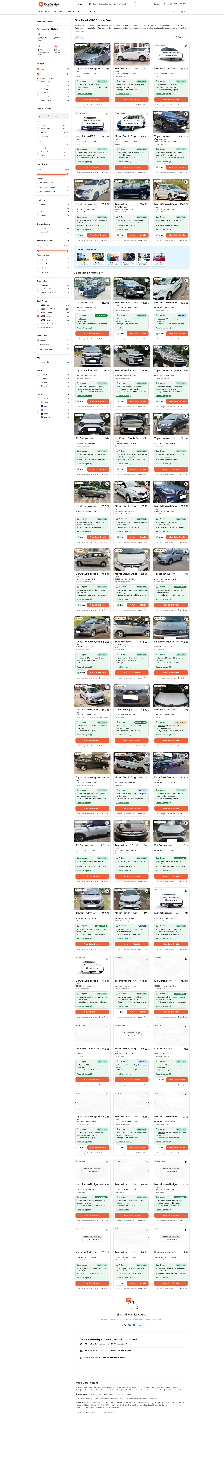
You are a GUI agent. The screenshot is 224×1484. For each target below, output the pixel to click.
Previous (75, 54)
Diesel (43, 204)
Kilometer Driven (45, 240)
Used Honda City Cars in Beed (160, 1405)
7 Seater (44, 378)
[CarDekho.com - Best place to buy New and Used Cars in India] (48, 4)
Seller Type (42, 336)
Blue (45, 406)
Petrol (43, 208)
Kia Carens (84, 303)
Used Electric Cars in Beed (148, 1398)
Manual (43, 228)
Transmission (43, 224)
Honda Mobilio (164, 1252)
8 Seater (44, 382)
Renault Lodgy (85, 913)
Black (46, 413)
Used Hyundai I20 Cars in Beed (122, 1402)
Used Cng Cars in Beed (128, 1398)
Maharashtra (46, 362)
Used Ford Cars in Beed (131, 1390)
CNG (42, 212)
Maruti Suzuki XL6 (85, 137)
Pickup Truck (51, 324)
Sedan (49, 313)
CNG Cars (113, 263)
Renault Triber (164, 68)
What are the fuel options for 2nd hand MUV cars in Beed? (106, 1351)
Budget (40, 64)
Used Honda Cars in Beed (90, 1390)
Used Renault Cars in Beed (111, 1390)
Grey (45, 410)
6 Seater (44, 375)
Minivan (49, 320)
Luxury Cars (159, 263)
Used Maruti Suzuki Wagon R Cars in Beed (150, 1402)
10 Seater (44, 386)
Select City (179, 12)
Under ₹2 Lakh (46, 81)
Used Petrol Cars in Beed (109, 1398)
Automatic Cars (128, 263)
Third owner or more (48, 292)
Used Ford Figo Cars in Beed (113, 1405)
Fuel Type (41, 200)
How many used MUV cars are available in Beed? (102, 1358)
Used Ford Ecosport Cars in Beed (89, 1405)
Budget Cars (83, 263)
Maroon (47, 417)
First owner (45, 285)
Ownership (42, 281)
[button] (92, 87)
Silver (46, 402)
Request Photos (172, 55)
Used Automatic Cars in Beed (120, 1394)
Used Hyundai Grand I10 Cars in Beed (105, 1407)
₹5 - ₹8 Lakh (45, 93)
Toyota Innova (85, 204)
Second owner (46, 289)
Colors (40, 394)
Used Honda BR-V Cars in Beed (136, 1405)
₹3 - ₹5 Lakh (45, 89)
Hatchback (51, 309)
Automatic (45, 232)
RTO (39, 358)
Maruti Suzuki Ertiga (126, 137)
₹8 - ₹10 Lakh (45, 96)
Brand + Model (44, 109)
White (46, 398)
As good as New (143, 263)
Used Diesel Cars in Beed (90, 1398)
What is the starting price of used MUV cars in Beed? (103, 1344)
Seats (39, 371)
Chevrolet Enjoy (126, 710)
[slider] (38, 74)
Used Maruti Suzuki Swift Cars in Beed (96, 1402)
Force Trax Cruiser (164, 778)
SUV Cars (98, 263)
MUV (48, 316)
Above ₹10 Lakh (46, 100)
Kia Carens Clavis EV (126, 439)
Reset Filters (129, 1325)
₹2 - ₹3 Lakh (45, 85)
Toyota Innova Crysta (87, 69)
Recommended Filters (47, 29)
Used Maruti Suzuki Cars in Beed (115, 1387)
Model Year (42, 164)
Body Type (42, 301)
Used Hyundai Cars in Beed (92, 1387)
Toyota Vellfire (86, 370)
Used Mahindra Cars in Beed (138, 1387)
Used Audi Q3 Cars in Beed (177, 1402)
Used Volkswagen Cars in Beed (152, 1390)
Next (109, 54)
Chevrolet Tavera (166, 642)
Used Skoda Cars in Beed (174, 1390)
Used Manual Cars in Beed (98, 1394)
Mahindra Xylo (86, 1252)
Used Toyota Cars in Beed (160, 1387)
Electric (43, 215)
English (156, 4)
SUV (48, 305)
